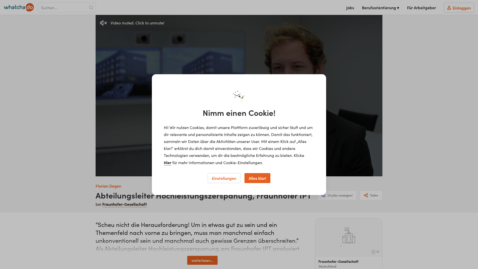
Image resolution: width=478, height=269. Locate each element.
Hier (167, 162)
